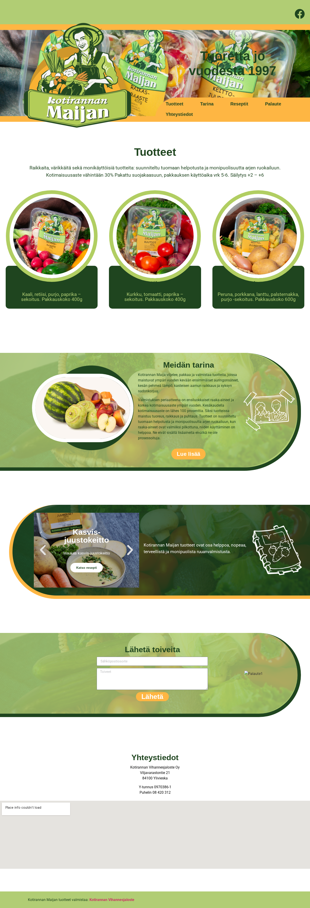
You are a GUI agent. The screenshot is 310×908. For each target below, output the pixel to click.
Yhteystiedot (179, 114)
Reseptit (239, 103)
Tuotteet (174, 103)
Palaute (273, 103)
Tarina (207, 103)
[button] (43, 550)
